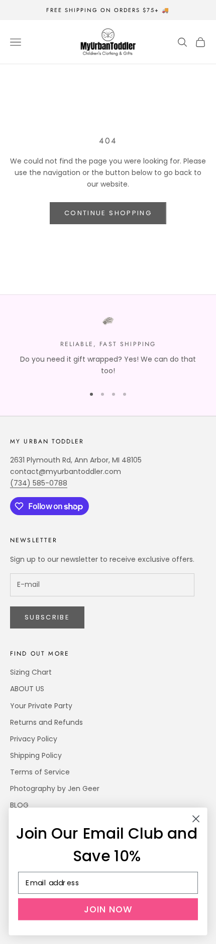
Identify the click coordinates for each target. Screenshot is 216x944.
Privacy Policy (33, 739)
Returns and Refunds (46, 722)
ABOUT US (27, 689)
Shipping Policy (36, 755)
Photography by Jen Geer (54, 788)
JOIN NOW (108, 909)
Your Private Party (41, 706)
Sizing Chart (31, 672)
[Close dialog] (196, 819)
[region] (108, 346)
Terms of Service (40, 772)
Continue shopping (108, 213)
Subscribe (47, 617)
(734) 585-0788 (38, 483)
